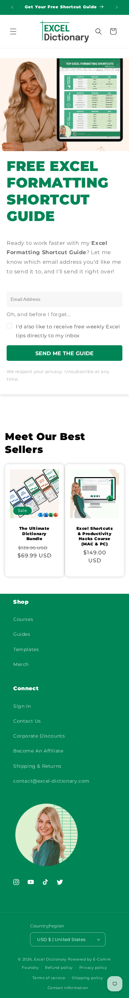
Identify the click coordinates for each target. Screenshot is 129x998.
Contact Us (27, 721)
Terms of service (48, 977)
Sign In (22, 706)
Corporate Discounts (39, 736)
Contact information (68, 987)
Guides (21, 634)
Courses (23, 619)
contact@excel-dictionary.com (51, 781)
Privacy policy (93, 967)
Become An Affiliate (38, 751)
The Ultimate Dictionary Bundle (34, 533)
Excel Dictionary (50, 959)
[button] (13, 31)
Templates (26, 649)
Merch (21, 664)
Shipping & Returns (37, 766)
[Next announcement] (116, 7)
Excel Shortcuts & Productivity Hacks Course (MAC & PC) (94, 536)
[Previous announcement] (12, 7)
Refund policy (59, 967)
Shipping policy (87, 977)
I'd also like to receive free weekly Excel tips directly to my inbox (68, 331)
